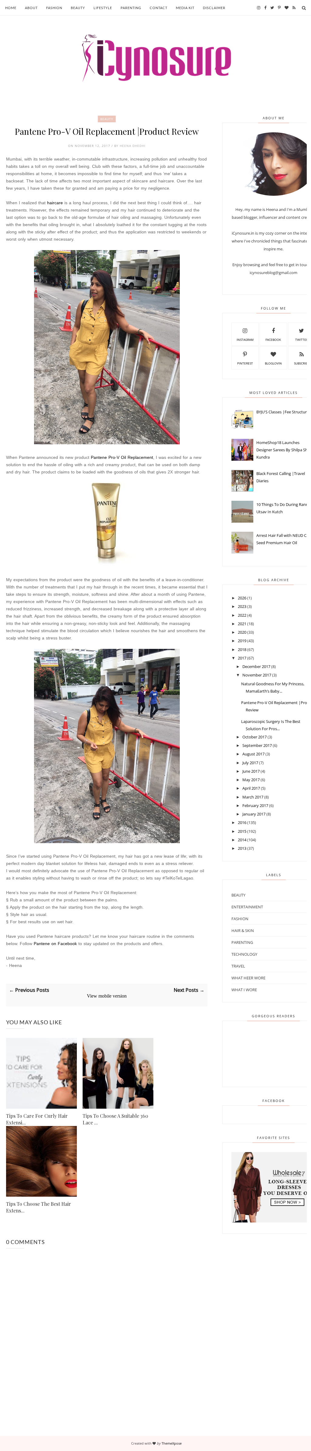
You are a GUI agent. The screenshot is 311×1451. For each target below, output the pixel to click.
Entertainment (247, 907)
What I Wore (244, 989)
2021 (242, 623)
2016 (242, 822)
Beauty (78, 8)
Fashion (54, 8)
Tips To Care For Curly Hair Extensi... (37, 1119)
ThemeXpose (172, 1443)
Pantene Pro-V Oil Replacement (122, 457)
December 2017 (256, 666)
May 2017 (251, 779)
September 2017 (257, 745)
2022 (242, 615)
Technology (244, 954)
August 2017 (253, 754)
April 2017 (251, 788)
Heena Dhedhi (132, 146)
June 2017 (251, 771)
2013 (242, 848)
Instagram (245, 339)
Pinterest (245, 363)
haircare (55, 202)
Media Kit (185, 8)
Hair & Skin (242, 930)
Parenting (131, 8)
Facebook (273, 339)
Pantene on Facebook (55, 943)
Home (10, 8)
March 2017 (252, 797)
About (31, 8)
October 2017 (254, 737)
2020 (242, 632)
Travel (238, 966)
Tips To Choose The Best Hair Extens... (38, 1207)
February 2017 (255, 805)
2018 (242, 649)
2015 (242, 831)
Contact (158, 8)
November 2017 (256, 675)
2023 (242, 606)
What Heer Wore (248, 978)
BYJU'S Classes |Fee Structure (282, 412)
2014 (242, 839)
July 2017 (250, 762)
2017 (242, 658)
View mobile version (107, 995)
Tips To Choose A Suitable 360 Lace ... (115, 1119)
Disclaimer (214, 8)
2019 (242, 640)
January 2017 (253, 814)
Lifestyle (103, 8)
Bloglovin (273, 363)
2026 (242, 598)
